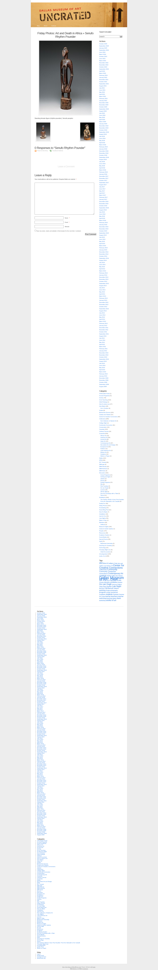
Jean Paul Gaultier (105, 586)
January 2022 (103, 77)
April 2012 (102, 319)
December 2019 (103, 126)
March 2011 (102, 346)
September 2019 (104, 132)
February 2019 (103, 147)
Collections (102, 418)
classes (102, 478)
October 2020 (103, 107)
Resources (102, 533)
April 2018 (102, 168)
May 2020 (102, 117)
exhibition (114, 582)
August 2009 (103, 386)
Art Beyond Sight (105, 476)
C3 (112, 566)
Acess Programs (105, 475)
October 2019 (103, 130)
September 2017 (104, 182)
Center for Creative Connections (108, 416)
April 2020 (102, 119)
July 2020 (102, 113)
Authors (53, 25)
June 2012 (102, 315)
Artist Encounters (105, 552)
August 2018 (103, 159)
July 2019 (102, 136)
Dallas (101, 458)
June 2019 (102, 138)
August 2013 (103, 285)
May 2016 (102, 216)
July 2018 (102, 161)
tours (119, 598)
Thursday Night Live (105, 549)
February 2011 (103, 348)
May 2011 (102, 342)
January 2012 (103, 325)
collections (103, 570)
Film (101, 484)
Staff (100, 541)
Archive (101, 397)
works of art (102, 556)
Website (67, 226)
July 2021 (102, 88)
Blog (38, 25)
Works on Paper (105, 456)
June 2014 (102, 264)
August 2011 (103, 336)
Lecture (102, 489)
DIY (109, 580)
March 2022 (102, 73)
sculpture (102, 594)
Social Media (103, 537)
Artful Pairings (103, 402)
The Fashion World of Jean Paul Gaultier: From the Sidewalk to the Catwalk (58, 942)
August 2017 (103, 184)
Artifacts (102, 524)
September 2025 (104, 46)
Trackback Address (57, 150)
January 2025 (103, 48)
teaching (109, 598)
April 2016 (102, 218)
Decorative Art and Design (107, 445)
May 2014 (102, 266)
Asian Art (103, 441)
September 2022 (104, 69)
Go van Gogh (104, 488)
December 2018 (103, 151)
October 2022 (103, 67)
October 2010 (103, 357)
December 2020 (103, 102)
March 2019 (102, 144)
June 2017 (102, 189)
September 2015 (104, 233)
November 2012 (103, 304)
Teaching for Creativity (105, 545)
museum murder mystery (106, 528)
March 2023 (102, 60)
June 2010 (102, 365)
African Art (103, 435)
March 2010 (102, 371)
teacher (108, 596)
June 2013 (102, 289)
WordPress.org (41, 958)
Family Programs (105, 482)
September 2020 (104, 109)
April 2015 (102, 243)
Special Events (103, 539)
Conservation (103, 427)
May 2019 (102, 140)
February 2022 (103, 75)
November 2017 (103, 178)
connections (103, 574)
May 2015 (102, 241)
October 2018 (103, 155)
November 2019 (103, 128)
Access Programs (104, 395)
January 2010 (103, 376)
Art (101, 563)
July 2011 (102, 338)
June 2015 (102, 239)
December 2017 (103, 176)
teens (115, 598)
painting (102, 590)
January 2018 (103, 174)
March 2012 (102, 321)
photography (114, 590)
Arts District (102, 406)
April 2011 (102, 344)
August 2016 (103, 210)
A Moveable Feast (104, 393)
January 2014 (103, 275)
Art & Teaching (103, 400)
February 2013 (103, 298)
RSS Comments (83, 969)
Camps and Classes (105, 414)
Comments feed (41, 957)
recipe (108, 592)
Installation (102, 514)
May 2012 (102, 317)
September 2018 (104, 157)
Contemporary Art (105, 443)
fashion (120, 582)
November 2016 (103, 203)
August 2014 (103, 260)
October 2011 (103, 332)
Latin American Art (105, 450)
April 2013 (102, 294)
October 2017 (103, 180)
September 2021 (104, 83)
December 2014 (103, 252)
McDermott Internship (106, 543)
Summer (116, 594)
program (102, 592)
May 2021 (102, 92)
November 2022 (103, 65)
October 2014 (103, 256)
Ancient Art (103, 439)
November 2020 (103, 104)
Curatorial (102, 433)
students (109, 594)
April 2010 (102, 369)
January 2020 (103, 123)
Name (67, 218)
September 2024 (104, 50)
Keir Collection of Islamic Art (108, 421)
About (45, 25)
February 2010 (103, 374)
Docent (102, 480)
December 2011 (103, 327)
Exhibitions (102, 497)
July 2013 (102, 287)
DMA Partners (103, 468)
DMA (114, 580)
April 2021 (102, 94)
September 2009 (104, 384)
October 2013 (103, 281)
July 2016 (102, 212)
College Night (103, 423)
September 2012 (104, 308)
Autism (101, 410)
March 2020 (102, 121)
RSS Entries (73, 969)
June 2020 (102, 115)
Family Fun (102, 503)
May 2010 (102, 367)
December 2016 (103, 201)
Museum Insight (103, 526)
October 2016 (103, 205)
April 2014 (102, 268)
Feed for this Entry (42, 150)
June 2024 (102, 52)
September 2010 (104, 359)
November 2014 (103, 254)
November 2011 (103, 329)
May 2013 (102, 292)
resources (114, 592)
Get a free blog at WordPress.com (71, 967)
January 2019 (103, 149)
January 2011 (103, 350)
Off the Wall (103, 491)
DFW (100, 460)
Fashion (102, 448)
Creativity (101, 429)
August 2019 (103, 134)
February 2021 (103, 98)
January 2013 (103, 300)
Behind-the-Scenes (104, 412)
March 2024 (102, 54)
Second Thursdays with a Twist (109, 493)
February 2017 (103, 197)
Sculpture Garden (104, 535)
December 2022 (103, 62)
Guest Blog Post (104, 509)
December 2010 (103, 353)
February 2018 (103, 172)
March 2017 (102, 195)
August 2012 (103, 311)
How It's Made (103, 512)
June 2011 (102, 340)
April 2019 (102, 142)
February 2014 (103, 273)
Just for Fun (102, 516)
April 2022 (102, 71)
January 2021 (103, 100)
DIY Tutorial (102, 462)
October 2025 (103, 44)
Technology (102, 547)
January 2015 (103, 250)
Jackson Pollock (117, 584)
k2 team (93, 967)
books (108, 565)
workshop (102, 600)
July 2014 (102, 262)
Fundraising (102, 507)
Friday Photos (103, 505)
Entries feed (40, 955)
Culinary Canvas (104, 431)
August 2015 (103, 235)
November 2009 (103, 380)
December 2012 (103, 302)
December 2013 (103, 277)
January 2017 (103, 199)
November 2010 (103, 355)
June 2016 (102, 214)
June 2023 (102, 58)
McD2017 (102, 588)
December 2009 (103, 378)
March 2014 (102, 271)
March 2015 (102, 245)
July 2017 (102, 186)
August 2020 (103, 111)
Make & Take (103, 520)
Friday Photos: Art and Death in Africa (59, 33)
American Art (104, 437)
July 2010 (102, 363)
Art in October (104, 408)
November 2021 (103, 79)
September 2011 (104, 334)
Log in (39, 954)
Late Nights (102, 518)
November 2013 (103, 279)
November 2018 (103, 153)
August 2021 (103, 86)
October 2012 (103, 306)
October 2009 (103, 382)
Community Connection (105, 425)
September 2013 (104, 283)
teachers (114, 596)
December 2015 (103, 226)
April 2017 (102, 193)
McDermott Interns (112, 588)
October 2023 (103, 56)
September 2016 (104, 207)
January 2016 (103, 224)
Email (67, 222)
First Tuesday (104, 486)
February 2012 (103, 323)
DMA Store (102, 470)
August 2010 (103, 361)
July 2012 (102, 313)
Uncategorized (103, 554)
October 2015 (103, 231)
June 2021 (102, 90)
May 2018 (102, 165)
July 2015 (102, 237)
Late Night (116, 586)
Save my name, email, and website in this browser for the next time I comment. (59, 231)
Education (102, 472)
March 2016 (102, 220)
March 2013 (102, 296)
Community (112, 569)
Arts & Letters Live (104, 404)
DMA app (101, 464)
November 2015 (103, 229)
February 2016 (103, 222)
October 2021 (103, 81)
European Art (104, 446)
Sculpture (103, 454)
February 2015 (103, 247)
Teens (102, 495)
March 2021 (102, 96)
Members (101, 522)
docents (107, 582)
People (101, 530)
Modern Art (103, 452)
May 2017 (102, 191)
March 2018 (102, 170)
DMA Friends (102, 466)
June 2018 (102, 163)
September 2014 (104, 258)
